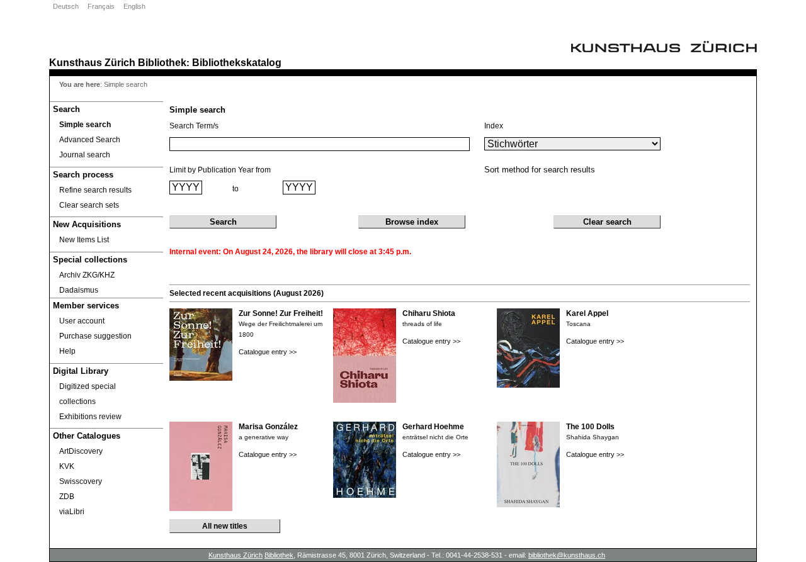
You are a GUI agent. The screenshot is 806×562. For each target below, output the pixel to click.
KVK (66, 466)
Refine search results (95, 190)
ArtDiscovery (81, 451)
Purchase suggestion (95, 336)
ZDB (66, 496)
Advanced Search (89, 139)
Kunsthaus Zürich (92, 62)
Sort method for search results (539, 169)
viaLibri (71, 511)
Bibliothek (162, 62)
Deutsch (66, 6)
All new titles (224, 526)
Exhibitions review (90, 416)
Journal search (84, 154)
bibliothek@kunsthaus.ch (566, 555)
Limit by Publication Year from (220, 170)
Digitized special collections (87, 394)
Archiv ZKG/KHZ (87, 275)
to (235, 188)
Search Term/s (194, 125)
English (134, 6)
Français (101, 6)
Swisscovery (80, 481)
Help (67, 351)
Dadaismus (78, 290)
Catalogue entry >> (268, 352)
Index (493, 125)
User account (82, 321)
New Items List (84, 239)
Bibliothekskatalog (236, 62)
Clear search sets (89, 205)
